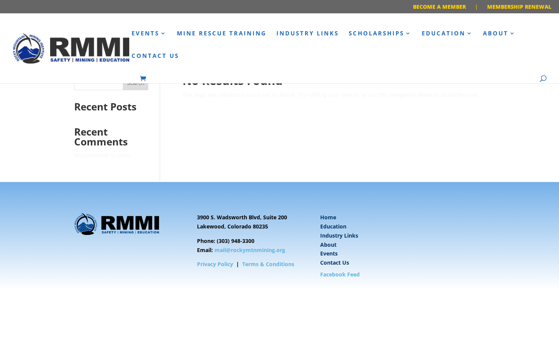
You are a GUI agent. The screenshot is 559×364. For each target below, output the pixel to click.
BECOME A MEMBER (439, 6)
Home (328, 217)
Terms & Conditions (268, 264)
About (495, 33)
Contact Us (155, 56)
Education (443, 33)
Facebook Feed (340, 274)
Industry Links (307, 33)
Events (145, 33)
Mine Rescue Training (222, 33)
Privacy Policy (215, 264)
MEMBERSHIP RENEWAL (519, 6)
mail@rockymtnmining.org (249, 250)
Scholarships (376, 33)
